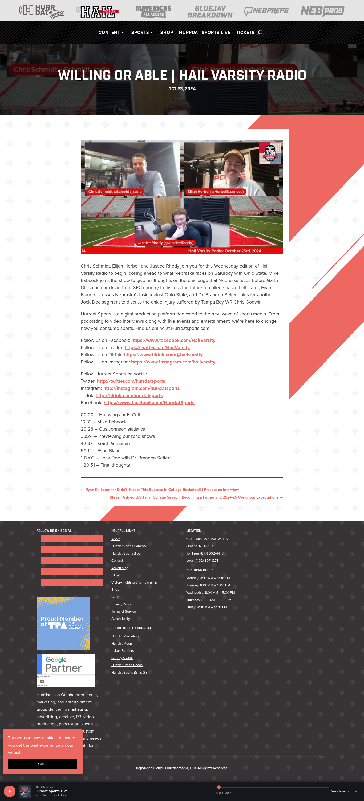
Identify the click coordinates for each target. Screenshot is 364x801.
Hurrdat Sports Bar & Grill (129, 672)
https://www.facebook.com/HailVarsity (173, 340)
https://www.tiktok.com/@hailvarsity (163, 354)
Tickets (245, 33)
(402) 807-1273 (207, 560)
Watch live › (340, 791)
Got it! (42, 763)
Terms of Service (123, 611)
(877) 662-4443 (212, 553)
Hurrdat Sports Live (204, 33)
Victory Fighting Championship (134, 582)
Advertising (119, 568)
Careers (117, 596)
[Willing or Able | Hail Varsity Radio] (182, 197)
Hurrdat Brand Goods (127, 665)
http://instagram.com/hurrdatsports (141, 388)
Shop (166, 33)
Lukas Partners (122, 650)
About (115, 538)
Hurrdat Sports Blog (125, 553)
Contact (117, 560)
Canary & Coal (122, 657)
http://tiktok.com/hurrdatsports (129, 395)
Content (109, 33)
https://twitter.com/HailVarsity (157, 347)
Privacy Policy (121, 604)
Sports (140, 33)
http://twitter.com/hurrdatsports (131, 381)
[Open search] (260, 33)
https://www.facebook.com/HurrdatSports (149, 402)
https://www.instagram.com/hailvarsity (173, 361)
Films (115, 575)
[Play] (9, 791)
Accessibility (120, 618)
